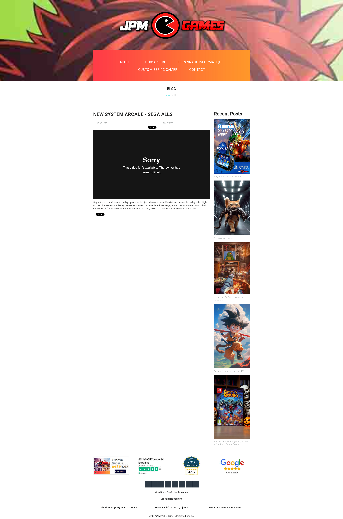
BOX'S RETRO (156, 62)
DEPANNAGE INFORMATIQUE (200, 62)
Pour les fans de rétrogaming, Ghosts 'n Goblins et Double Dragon (231, 443)
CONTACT (197, 70)
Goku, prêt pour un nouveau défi (229, 371)
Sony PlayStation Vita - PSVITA (227, 176)
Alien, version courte (223, 238)
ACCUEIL (126, 62)
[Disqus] (151, 255)
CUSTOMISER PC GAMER (157, 70)
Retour (168, 95)
